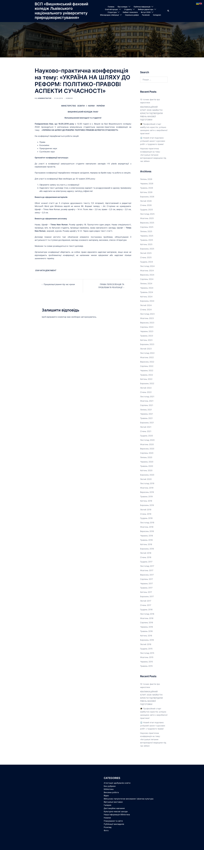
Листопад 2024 (147, 266)
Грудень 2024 (146, 262)
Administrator (44, 98)
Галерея (107, 805)
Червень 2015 (146, 661)
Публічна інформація (142, 7)
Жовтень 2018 (146, 527)
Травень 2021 (146, 418)
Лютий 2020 (146, 479)
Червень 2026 (146, 183)
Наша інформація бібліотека (117, 814)
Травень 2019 (146, 496)
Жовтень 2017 (146, 570)
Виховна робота (111, 792)
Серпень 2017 (146, 579)
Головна (111, 7)
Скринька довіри (132, 15)
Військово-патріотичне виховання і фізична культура (128, 799)
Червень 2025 (146, 236)
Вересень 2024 (147, 275)
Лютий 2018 (145, 553)
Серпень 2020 (146, 453)
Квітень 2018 (146, 544)
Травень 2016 (146, 631)
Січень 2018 (145, 557)
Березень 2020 (147, 475)
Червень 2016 (146, 627)
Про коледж (123, 7)
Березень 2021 (147, 422)
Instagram (157, 15)
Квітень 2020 (146, 470)
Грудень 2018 (146, 518)
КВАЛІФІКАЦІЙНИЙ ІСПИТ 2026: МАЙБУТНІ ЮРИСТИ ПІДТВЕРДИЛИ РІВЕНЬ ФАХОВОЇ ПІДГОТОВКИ (151, 113)
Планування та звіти (113, 821)
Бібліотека (108, 789)
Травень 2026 (146, 188)
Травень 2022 (146, 375)
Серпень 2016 (146, 622)
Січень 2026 (146, 205)
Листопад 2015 (147, 653)
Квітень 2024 (146, 296)
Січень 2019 (145, 514)
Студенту (128, 9)
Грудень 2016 (146, 609)
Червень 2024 (146, 288)
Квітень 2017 (146, 592)
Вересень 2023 (147, 322)
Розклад (107, 827)
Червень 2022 (146, 370)
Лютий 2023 (146, 348)
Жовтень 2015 (146, 657)
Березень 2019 (147, 505)
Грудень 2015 (146, 648)
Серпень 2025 (146, 227)
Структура (112, 12)
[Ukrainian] (197, 3)
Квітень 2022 (146, 379)
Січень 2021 (145, 431)
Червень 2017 (146, 583)
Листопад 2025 (147, 214)
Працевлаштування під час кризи (59, 284)
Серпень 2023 (146, 327)
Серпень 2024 (146, 279)
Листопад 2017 (147, 566)
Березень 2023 (147, 344)
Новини (69, 98)
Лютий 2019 (145, 509)
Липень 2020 (146, 457)
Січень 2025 (146, 257)
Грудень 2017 (146, 561)
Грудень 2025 (146, 209)
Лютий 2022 (146, 388)
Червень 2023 (146, 331)
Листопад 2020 (147, 440)
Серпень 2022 (146, 366)
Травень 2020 (146, 466)
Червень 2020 (146, 462)
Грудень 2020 (146, 435)
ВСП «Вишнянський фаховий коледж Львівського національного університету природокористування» (61, 11)
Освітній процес (111, 9)
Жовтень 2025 (147, 218)
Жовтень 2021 (146, 401)
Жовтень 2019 (146, 488)
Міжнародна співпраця (109, 15)
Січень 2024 (146, 309)
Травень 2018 (146, 540)
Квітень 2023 (146, 340)
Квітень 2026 (146, 192)
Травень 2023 (146, 336)
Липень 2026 (146, 179)
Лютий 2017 (145, 601)
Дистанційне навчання (114, 808)
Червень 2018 (146, 535)
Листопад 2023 (147, 314)
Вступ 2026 (146, 12)
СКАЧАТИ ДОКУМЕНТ (45, 270)
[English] (200, 3)
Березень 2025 (147, 249)
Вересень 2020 (147, 448)
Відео (106, 795)
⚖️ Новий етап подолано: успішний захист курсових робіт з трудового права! (152, 141)
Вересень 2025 (147, 222)
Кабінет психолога (130, 12)
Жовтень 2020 (147, 444)
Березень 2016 (147, 640)
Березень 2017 (147, 596)
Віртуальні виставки (113, 802)
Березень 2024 (147, 301)
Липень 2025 (146, 231)
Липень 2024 (146, 283)
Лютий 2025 (146, 253)
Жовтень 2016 (146, 618)
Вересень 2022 (147, 362)
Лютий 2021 (145, 427)
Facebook (146, 15)
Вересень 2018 (147, 531)
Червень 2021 (146, 414)
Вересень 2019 (147, 492)
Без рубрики (110, 786)
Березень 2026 (147, 196)
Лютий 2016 (145, 644)
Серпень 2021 (146, 405)
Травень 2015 (146, 666)
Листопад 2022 (147, 353)
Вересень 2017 (147, 575)
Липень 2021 (146, 409)
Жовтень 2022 (147, 357)
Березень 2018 (147, 549)
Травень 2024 (146, 292)
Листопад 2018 (147, 522)
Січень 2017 (145, 605)
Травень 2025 (146, 240)
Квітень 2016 (146, 635)
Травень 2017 (146, 588)
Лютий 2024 (146, 305)
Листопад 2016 (147, 614)
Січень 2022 (146, 392)
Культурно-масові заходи (116, 811)
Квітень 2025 (146, 244)
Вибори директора (145, 9)
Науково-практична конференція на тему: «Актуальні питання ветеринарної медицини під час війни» (153, 154)
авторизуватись (88, 317)
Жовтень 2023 (147, 318)
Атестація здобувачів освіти (117, 783)
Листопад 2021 (147, 396)
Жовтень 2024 (147, 270)
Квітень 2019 (146, 501)
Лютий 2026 (146, 201)
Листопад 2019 (147, 483)
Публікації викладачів (114, 824)
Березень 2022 (147, 383)
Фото (106, 830)
